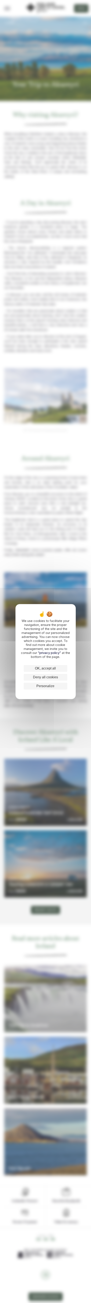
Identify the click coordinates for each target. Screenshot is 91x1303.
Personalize (45, 686)
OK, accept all (45, 668)
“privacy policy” (50, 653)
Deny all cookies (45, 677)
